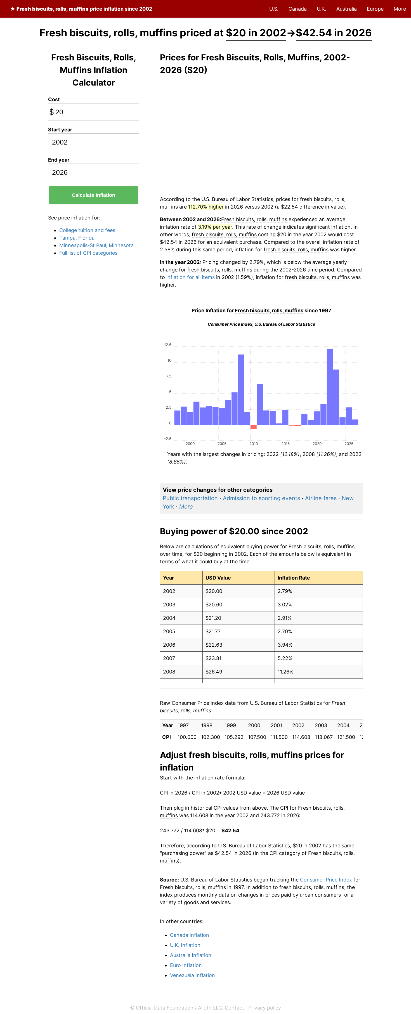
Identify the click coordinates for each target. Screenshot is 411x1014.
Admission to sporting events (261, 498)
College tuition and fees (87, 230)
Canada (298, 9)
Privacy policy (264, 1008)
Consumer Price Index (326, 880)
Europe (375, 9)
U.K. (321, 9)
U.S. (273, 9)
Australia (346, 9)
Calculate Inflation (93, 195)
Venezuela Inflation (192, 975)
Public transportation (190, 498)
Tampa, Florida (77, 238)
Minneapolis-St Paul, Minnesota (96, 245)
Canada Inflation (189, 935)
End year (58, 160)
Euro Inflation (186, 965)
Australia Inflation (190, 955)
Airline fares (321, 498)
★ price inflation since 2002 (81, 9)
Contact (234, 1008)
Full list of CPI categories (88, 253)
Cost (54, 99)
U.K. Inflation (185, 945)
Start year (60, 130)
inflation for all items (190, 277)
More (400, 9)
